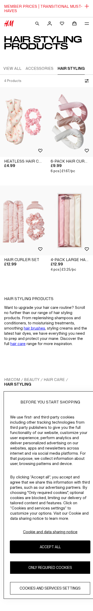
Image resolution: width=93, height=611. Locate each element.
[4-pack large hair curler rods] (70, 220)
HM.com (12, 379)
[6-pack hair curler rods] (70, 122)
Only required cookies (50, 567)
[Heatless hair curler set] (23, 122)
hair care (18, 343)
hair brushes (34, 328)
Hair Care (54, 379)
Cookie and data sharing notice (50, 532)
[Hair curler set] (23, 220)
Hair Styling (17, 384)
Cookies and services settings (50, 588)
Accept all (50, 547)
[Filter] (86, 81)
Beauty (32, 379)
